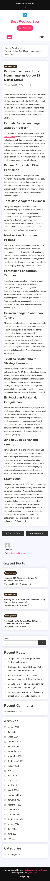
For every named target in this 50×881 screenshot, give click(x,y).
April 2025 (12, 785)
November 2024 (15, 809)
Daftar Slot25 (9, 137)
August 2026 (13, 727)
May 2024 (12, 838)
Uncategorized (10, 66)
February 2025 (14, 795)
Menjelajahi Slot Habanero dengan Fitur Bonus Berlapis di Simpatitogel (25, 686)
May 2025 (12, 780)
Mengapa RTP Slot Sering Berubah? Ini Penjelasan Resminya (21, 579)
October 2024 (14, 814)
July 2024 (12, 829)
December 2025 (15, 751)
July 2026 (12, 732)
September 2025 (15, 761)
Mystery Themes (32, 873)
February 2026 (14, 741)
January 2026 (14, 746)
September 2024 (15, 819)
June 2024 (12, 834)
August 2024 (13, 824)
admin (23, 85)
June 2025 (12, 775)
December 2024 (15, 805)
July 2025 (12, 770)
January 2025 (14, 800)
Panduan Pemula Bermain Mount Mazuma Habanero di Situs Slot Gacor (22, 622)
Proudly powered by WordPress (34, 870)
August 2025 (13, 766)
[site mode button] (41, 37)
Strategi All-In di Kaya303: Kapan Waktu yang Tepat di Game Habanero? (24, 600)
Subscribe (27, 28)
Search (6, 639)
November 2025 (15, 756)
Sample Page (25, 877)
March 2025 (13, 790)
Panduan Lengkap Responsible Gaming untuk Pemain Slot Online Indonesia (25, 694)
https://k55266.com (18, 553)
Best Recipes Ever (25, 21)
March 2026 (13, 737)
